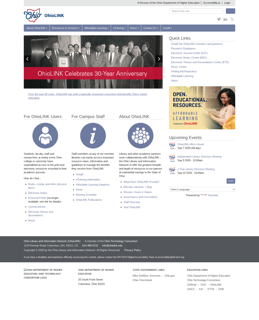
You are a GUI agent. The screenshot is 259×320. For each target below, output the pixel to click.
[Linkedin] (225, 20)
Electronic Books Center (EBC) (189, 57)
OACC (191, 289)
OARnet (191, 284)
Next (159, 58)
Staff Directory (132, 202)
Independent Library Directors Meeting (199, 156)
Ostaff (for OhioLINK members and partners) (197, 43)
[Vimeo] (218, 20)
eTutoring (118, 27)
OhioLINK (215, 284)
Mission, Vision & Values (138, 192)
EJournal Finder (37, 197)
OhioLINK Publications (89, 199)
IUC (201, 289)
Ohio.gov (170, 275)
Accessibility (210, 2)
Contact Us (149, 27)
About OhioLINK (36, 27)
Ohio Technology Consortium (203, 280)
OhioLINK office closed (190, 144)
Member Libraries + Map (138, 186)
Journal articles (37, 206)
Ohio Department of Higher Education (208, 275)
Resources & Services (65, 27)
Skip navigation (9, 2)
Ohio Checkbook (142, 280)
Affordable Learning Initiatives (93, 184)
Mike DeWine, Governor (147, 275)
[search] (196, 11)
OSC (203, 284)
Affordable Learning (95, 27)
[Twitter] (232, 20)
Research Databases (183, 48)
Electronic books (37, 192)
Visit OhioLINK (132, 207)
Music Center (179, 66)
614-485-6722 (90, 245)
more (230, 181)
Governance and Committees (141, 196)
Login (227, 2)
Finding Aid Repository (184, 71)
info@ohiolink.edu (112, 245)
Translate (213, 195)
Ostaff (166, 27)
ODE (221, 289)
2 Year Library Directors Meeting (196, 169)
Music (31, 220)
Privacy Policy (132, 250)
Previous (27, 58)
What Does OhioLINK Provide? (141, 181)
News (133, 27)
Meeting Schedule (86, 194)
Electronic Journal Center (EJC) (189, 53)
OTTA (210, 289)
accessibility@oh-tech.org (171, 257)
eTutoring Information (88, 179)
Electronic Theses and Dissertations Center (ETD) (200, 62)
